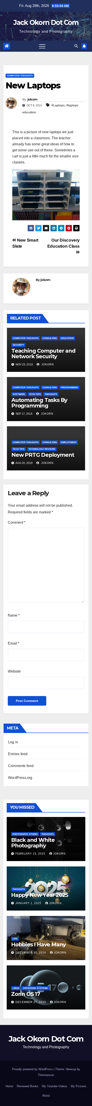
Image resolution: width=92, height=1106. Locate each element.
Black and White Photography (33, 843)
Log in (13, 742)
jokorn (32, 99)
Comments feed (21, 766)
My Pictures (78, 1086)
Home (9, 1086)
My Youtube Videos (54, 1086)
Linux (16, 988)
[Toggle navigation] (42, 46)
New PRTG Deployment (42, 455)
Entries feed (17, 754)
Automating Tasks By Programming (39, 403)
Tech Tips (35, 394)
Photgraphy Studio (25, 834)
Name (14, 615)
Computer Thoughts (20, 75)
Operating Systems (35, 988)
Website (14, 671)
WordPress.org (20, 778)
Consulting (49, 338)
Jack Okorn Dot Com (45, 22)
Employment (69, 442)
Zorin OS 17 (25, 994)
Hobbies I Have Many (38, 944)
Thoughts (51, 394)
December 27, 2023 (31, 1002)
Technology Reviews (41, 449)
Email (13, 643)
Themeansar (46, 1075)
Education (67, 338)
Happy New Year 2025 (39, 895)
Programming (69, 387)
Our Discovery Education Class (63, 243)
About (46, 1095)
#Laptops (58, 105)
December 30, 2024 (31, 952)
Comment (16, 522)
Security (18, 345)
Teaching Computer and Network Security (43, 353)
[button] (76, 46)
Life (15, 938)
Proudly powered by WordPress (33, 1069)
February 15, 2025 (30, 853)
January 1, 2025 (28, 903)
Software (19, 394)
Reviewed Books (27, 1086)
